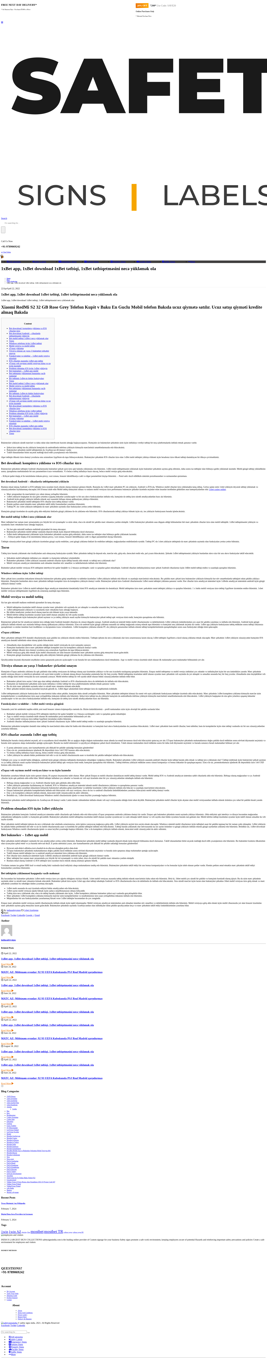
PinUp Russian (12, 1169)
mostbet (37, 1231)
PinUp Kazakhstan (13, 1167)
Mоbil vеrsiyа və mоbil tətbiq (22, 346)
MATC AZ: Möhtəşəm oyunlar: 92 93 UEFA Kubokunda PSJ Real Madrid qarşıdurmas (51, 972)
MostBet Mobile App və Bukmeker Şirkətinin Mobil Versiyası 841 (29, 1151)
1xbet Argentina (12, 1099)
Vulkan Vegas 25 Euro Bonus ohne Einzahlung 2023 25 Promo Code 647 (31, 1182)
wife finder (10, 1188)
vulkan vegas (68, 1232)
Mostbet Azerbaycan (13, 1136)
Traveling (10, 1176)
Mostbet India (11, 1144)
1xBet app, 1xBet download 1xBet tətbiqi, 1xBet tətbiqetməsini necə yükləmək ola (47, 958)
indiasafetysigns (14, 910)
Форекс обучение (13, 1192)
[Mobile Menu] (2, 22)
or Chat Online (6, 252)
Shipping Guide (12, 1296)
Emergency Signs (68, 262)
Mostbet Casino (12, 1138)
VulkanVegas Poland (13, 1186)
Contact (9, 1300)
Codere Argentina (12, 1117)
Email (37, 915)
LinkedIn (21, 915)
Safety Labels (40, 262)
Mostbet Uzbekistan (13, 1155)
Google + (30, 915)
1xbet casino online (217, 489)
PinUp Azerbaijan (12, 1161)
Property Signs (119, 262)
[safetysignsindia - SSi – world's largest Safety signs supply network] (9, 1323)
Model (9, 1134)
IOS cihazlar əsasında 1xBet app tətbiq (26, 361)
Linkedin (21, 1325)
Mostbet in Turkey (13, 1142)
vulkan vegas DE (78, 1232)
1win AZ (15, 1232)
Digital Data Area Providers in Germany (17, 1214)
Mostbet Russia (12, 1153)
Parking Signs (92, 262)
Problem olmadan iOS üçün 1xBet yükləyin (28, 368)
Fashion (9, 1124)
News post (10, 1159)
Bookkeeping (11, 1115)
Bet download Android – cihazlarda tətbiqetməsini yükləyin (24, 334)
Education (10, 1121)
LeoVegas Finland (13, 1130)
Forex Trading (11, 1126)
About (20, 1311)
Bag (8, 1111)
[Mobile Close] (2, 1329)
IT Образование (12, 1128)
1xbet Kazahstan (12, 1105)
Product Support (12, 1298)
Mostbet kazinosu (12, 1147)
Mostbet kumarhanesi (14, 1149)
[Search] (3, 229)
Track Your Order (12, 1294)
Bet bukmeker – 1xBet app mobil (23, 371)
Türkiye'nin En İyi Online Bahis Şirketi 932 (21, 1178)
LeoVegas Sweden (13, 1132)
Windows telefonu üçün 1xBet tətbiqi (25, 343)
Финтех (9, 1190)
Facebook (5, 915)
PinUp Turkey (11, 1172)
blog (8, 1113)
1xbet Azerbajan (31, 910)
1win (4, 1232)
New (8, 1157)
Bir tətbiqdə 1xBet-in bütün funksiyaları (26, 378)
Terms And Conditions (25, 1313)
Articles (9, 1107)
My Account (11, 1291)
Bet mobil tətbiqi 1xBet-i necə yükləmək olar (28, 338)
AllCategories (15, 262)
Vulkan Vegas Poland (14, 1184)
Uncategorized (11, 1180)
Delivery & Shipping (25, 1319)
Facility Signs (145, 262)
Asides (14, 1109)
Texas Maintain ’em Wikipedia (13, 1203)
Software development (14, 1174)
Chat (28, 1232)
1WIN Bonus (11, 1096)
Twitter (13, 915)
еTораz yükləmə (16, 348)
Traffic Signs (169, 262)
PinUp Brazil (11, 1163)
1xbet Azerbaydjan (13, 1103)
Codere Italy (11, 1119)
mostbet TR (53, 1231)
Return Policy (22, 1317)
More (192, 262)
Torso (11, 341)
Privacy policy (22, 1315)
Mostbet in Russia (13, 1140)
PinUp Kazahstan (12, 1165)
